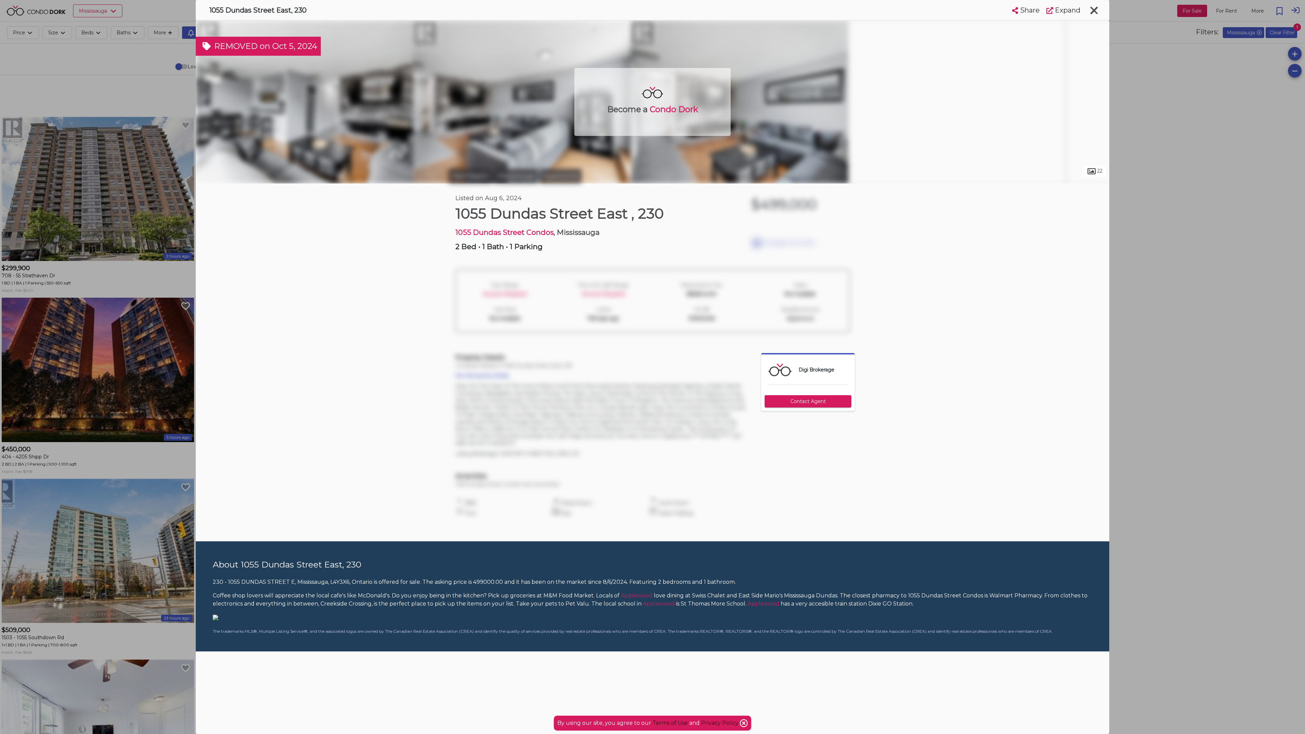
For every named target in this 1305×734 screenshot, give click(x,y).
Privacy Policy (720, 723)
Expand (1066, 10)
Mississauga (516, 176)
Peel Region (470, 176)
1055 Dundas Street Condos (504, 232)
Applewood (560, 176)
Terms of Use (670, 723)
